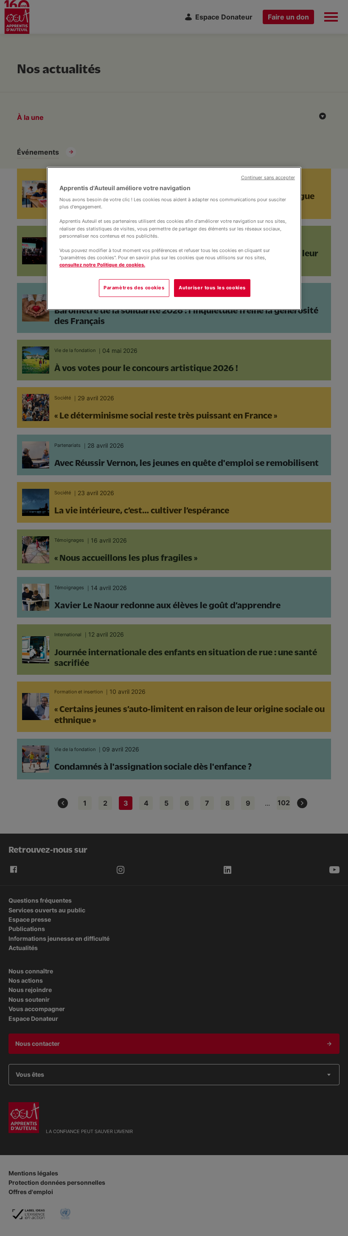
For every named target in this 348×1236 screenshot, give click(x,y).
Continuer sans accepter (268, 177)
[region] (174, 238)
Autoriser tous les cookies (212, 288)
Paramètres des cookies (134, 288)
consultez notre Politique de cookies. (102, 265)
